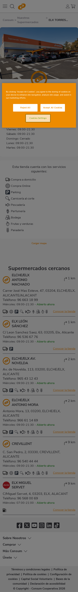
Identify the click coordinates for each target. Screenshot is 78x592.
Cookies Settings (37, 118)
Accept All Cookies (52, 107)
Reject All (25, 107)
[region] (39, 105)
